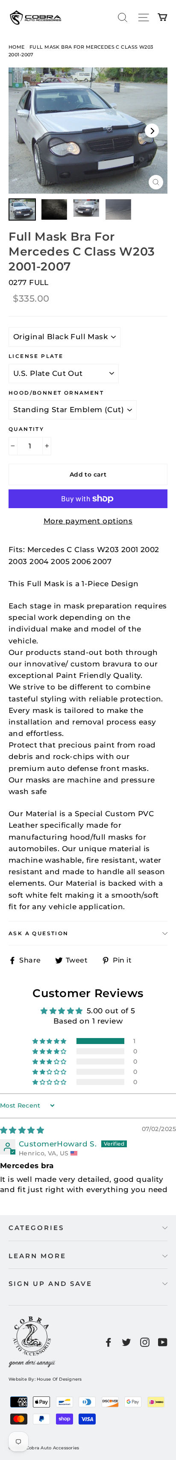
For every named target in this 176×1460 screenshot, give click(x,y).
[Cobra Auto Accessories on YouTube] (162, 1341)
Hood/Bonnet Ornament (56, 393)
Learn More (37, 1256)
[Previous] (24, 130)
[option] (88, 130)
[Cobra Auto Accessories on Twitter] (126, 1341)
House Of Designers (59, 1379)
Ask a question (39, 933)
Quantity (26, 429)
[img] (22, 1130)
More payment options (88, 521)
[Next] (152, 130)
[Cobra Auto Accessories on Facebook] (108, 1341)
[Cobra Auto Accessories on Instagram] (145, 1341)
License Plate (36, 356)
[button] (49, 1041)
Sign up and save (50, 1284)
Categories (36, 1228)
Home (17, 47)
